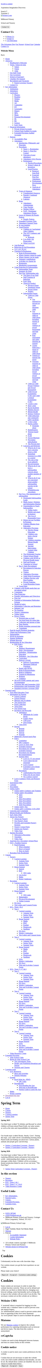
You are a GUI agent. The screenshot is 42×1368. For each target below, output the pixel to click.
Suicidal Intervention (32, 547)
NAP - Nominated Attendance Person (30, 212)
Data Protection (19, 594)
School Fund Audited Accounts (25, 131)
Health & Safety (20, 604)
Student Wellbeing (16, 638)
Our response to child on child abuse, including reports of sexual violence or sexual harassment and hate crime (36, 322)
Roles (21, 201)
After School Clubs (17, 1057)
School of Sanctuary (17, 77)
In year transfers (24, 225)
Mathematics (23, 897)
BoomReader (19, 1083)
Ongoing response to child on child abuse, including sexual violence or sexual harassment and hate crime (36, 372)
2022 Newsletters (25, 801)
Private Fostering (29, 582)
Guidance (22, 678)
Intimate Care (19, 608)
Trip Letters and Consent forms (30, 935)
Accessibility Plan (20, 139)
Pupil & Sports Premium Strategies (22, 630)
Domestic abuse (35, 427)
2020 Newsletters (25, 805)
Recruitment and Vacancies (19, 81)
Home (7, 59)
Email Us (10, 39)
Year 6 (16, 1031)
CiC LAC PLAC (20, 249)
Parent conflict (33, 424)
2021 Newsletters (25, 803)
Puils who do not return (31, 775)
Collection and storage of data (29, 622)
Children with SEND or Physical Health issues (31, 559)
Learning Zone (10, 1069)
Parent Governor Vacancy (23, 83)
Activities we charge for (27, 261)
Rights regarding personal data (29, 626)
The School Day (20, 702)
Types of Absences (25, 191)
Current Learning (20, 859)
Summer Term (24, 865)
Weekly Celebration (26, 933)
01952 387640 (10, 1213)
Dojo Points (27, 722)
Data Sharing (23, 624)
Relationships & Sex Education (21, 642)
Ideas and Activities (21, 1073)
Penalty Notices (28, 219)
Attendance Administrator (28, 204)
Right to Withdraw (25, 672)
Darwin (21, 733)
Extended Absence (25, 747)
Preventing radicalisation (32, 441)
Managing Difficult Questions (30, 665)
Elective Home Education (33, 531)
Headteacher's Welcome (18, 63)
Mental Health (33, 412)
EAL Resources (15, 1071)
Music (16, 115)
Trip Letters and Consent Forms (25, 905)
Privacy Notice (19, 616)
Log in (7, 1097)
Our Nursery (19, 44)
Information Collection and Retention (27, 606)
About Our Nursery (17, 817)
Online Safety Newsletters (23, 793)
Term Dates (18, 706)
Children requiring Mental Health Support (34, 542)
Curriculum (14, 93)
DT (15, 107)
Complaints (18, 592)
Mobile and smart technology (34, 513)
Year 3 (16, 971)
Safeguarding (14, 634)
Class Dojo (23, 725)
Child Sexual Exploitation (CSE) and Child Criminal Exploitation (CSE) (34, 397)
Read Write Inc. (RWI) (22, 1079)
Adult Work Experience (31, 576)
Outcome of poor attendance (29, 156)
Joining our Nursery (21, 829)
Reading (17, 97)
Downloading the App (27, 1085)
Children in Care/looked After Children (31, 230)
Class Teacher (28, 207)
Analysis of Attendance (36, 188)
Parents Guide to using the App (30, 1089)
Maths (16, 101)
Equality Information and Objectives (27, 596)
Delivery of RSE (25, 660)
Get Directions (12, 41)
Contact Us (5, 46)
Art (15, 103)
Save (20, 1366)
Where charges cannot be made (30, 255)
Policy (16, 739)
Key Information (11, 87)
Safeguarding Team (26, 269)
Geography (18, 109)
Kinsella (22, 735)
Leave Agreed (28, 765)
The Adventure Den (8, 44)
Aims (16, 71)
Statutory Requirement (27, 648)
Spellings (26, 929)
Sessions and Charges (22, 1067)
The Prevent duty (34, 444)
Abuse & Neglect (29, 283)
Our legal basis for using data (29, 620)
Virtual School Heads (30, 556)
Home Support (19, 867)
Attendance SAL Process (32, 159)
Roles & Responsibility (27, 670)
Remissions (23, 263)
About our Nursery (21, 819)
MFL (16, 113)
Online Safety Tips (21, 807)
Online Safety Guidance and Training (27, 791)
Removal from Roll (35, 172)
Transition (17, 837)
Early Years (18, 125)
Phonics (17, 95)
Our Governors (15, 75)
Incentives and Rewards (22, 710)
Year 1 (16, 909)
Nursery (13, 857)
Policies (12, 137)
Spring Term (23, 863)
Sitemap (8, 1231)
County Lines (32, 404)
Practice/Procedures (35, 163)
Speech (21, 869)
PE (15, 119)
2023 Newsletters (25, 799)
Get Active (22, 875)
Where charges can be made (29, 257)
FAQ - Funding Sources (18, 843)
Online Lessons (24, 901)
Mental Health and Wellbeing (20, 813)
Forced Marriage (34, 438)
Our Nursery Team (21, 821)
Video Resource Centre (18, 1053)
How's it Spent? (24, 849)
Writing (17, 99)
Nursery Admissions (21, 612)
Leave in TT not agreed (31, 759)
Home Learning (15, 1093)
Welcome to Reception (22, 835)
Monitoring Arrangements (28, 265)
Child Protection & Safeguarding (26, 267)
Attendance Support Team (28, 223)
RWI (20, 871)
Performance (27, 161)
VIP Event (27, 720)
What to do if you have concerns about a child (34, 450)
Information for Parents (18, 694)
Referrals (31, 237)
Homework (27, 927)
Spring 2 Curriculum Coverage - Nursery (19, 1147)
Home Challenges (25, 879)
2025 (20, 795)
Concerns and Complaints (19, 811)
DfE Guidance (24, 743)
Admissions (14, 89)
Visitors (26, 572)
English (26, 925)
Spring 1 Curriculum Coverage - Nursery (19, 1145)
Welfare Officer (28, 209)
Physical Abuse (33, 285)
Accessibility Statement (18, 1235)
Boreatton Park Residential (19, 853)
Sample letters (24, 757)
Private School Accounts (23, 129)
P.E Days (17, 903)
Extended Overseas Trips (28, 221)
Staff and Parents (29, 562)
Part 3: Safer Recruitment (28, 566)
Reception (13, 881)
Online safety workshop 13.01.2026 (27, 809)
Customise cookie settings (27, 1275)
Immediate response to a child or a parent (34, 456)
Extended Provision (12, 1055)
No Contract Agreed (30, 777)
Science (17, 123)
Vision (16, 69)
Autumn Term (24, 861)
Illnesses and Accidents (22, 700)
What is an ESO (29, 243)
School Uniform (20, 696)
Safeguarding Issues (30, 293)
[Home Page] (6, 15)
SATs (21, 959)
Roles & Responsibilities (27, 253)
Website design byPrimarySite (16, 1247)
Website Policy (15, 1239)
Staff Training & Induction (29, 278)
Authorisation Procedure (32, 773)
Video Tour (18, 831)
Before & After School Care (20, 1059)
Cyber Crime (32, 422)
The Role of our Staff (30, 275)
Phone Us (10, 37)
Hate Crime (32, 406)
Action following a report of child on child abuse (36, 350)
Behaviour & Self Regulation (24, 247)
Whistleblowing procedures (33, 491)
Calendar (37, 44)
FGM (30, 436)
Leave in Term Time (26, 745)
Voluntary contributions (27, 259)
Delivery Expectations (31, 662)
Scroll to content (6, 4)
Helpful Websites (20, 1075)
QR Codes (27, 873)
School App (29, 44)
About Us (8, 61)
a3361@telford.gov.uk (13, 1215)
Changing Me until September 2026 (27, 684)
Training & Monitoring (27, 674)
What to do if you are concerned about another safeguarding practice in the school (34, 483)
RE (15, 121)
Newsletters (14, 787)
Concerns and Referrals (31, 446)
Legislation (23, 741)
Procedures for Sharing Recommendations (27, 754)
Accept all (13, 1275)
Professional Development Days (37, 183)
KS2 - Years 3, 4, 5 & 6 (18, 969)
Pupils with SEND (25, 668)
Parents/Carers (10, 690)
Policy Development (26, 650)
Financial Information (17, 127)
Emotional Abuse (34, 287)
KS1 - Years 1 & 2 (16, 907)
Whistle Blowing (16, 640)
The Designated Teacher (32, 554)
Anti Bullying (19, 245)
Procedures (23, 147)
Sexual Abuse (33, 289)
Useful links (23, 586)
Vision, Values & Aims (18, 65)
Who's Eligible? (24, 847)
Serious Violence (34, 414)
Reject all (5, 1275)
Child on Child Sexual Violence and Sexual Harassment (33, 387)
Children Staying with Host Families (31, 579)
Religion (22, 676)
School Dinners (19, 698)
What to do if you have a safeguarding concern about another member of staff (34, 471)
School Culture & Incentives (34, 166)
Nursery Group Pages (22, 827)
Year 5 (16, 1011)
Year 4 (16, 991)
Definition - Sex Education (28, 656)
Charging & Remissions (22, 251)
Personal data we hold (26, 618)
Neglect (30, 291)
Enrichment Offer (16, 783)
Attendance (14, 91)
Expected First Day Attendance (36, 177)
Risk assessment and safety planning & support (36, 339)
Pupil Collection (20, 704)
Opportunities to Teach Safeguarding (31, 507)
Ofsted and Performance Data (20, 632)
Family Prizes (28, 718)
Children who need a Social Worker (33, 536)
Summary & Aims (25, 271)
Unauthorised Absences (31, 193)
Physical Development (27, 899)
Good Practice (33, 169)
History (17, 111)
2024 (20, 797)
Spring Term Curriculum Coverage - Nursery (21, 1169)
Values (16, 67)
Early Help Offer (16, 815)
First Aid (17, 598)
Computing (18, 105)
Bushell (21, 731)
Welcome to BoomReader (28, 1087)
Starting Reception (16, 833)
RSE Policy (18, 644)
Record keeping (33, 464)
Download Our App (12, 1095)
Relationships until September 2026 (26, 686)
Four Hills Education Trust (19, 692)
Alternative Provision (30, 528)
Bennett (21, 729)
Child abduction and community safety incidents (33, 418)
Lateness (26, 199)
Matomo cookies (12, 1325)
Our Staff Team (15, 73)
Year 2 (16, 937)
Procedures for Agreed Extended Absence (27, 750)
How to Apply (24, 851)
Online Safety (33, 510)
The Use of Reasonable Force (34, 517)
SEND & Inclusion (16, 636)
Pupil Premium (19, 845)
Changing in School (30, 564)
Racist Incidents (33, 408)
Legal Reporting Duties (31, 584)
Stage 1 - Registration (31, 149)
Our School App (20, 708)
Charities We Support (17, 79)
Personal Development (22, 117)
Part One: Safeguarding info (29, 273)
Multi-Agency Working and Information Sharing (32, 503)
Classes (8, 855)
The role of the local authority (33, 461)
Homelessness (33, 430)
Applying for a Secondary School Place (24, 841)
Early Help (27, 281)
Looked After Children (32, 551)
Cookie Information (17, 1237)
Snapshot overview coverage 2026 (26, 688)
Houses (17, 727)
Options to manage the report (36, 358)
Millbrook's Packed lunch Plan (25, 737)
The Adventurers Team (22, 1061)
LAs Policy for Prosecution (28, 240)
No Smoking (18, 610)
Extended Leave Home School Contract (31, 768)
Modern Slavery (33, 410)
